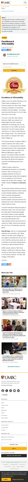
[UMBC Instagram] (10, 390)
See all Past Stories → (14, 366)
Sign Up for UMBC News (14, 455)
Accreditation (5, 464)
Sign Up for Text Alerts (6, 439)
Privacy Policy (9, 476)
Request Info (14, 444)
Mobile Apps (4, 410)
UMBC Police (4, 437)
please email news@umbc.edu (11, 29)
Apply (14, 448)
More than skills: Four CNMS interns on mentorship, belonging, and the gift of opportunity (12, 290)
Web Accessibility (21, 466)
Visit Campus (4, 415)
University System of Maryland (12, 462)
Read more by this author (12, 56)
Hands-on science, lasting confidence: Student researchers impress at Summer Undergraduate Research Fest (13, 312)
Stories (4, 37)
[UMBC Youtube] (14, 390)
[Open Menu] (25, 2)
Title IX (14, 466)
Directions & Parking (6, 385)
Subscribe (14, 70)
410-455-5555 (11, 437)
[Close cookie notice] (26, 473)
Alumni (2, 402)
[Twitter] (5, 50)
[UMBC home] (5, 2)
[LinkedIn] (8, 50)
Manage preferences (18, 479)
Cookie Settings (7, 466)
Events (2, 407)
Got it (5, 479)
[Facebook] (2, 50)
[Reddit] (10, 50)
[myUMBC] (4, 394)
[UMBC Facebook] (2, 390)
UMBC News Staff (14, 54)
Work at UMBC (4, 417)
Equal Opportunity (14, 464)
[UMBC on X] (6, 390)
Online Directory (4, 425)
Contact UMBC (4, 427)
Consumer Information (14, 468)
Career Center (4, 405)
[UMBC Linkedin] (18, 390)
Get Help (3, 430)
